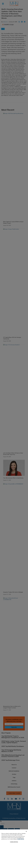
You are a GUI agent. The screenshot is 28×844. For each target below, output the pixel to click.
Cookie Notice (20, 839)
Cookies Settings (14, 841)
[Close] (26, 831)
